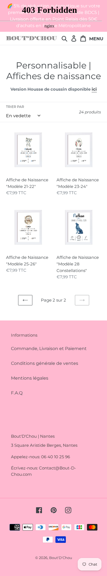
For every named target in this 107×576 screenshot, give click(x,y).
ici (94, 89)
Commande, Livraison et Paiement (49, 348)
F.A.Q (16, 393)
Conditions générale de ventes (44, 363)
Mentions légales (29, 378)
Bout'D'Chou (60, 557)
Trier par (15, 107)
